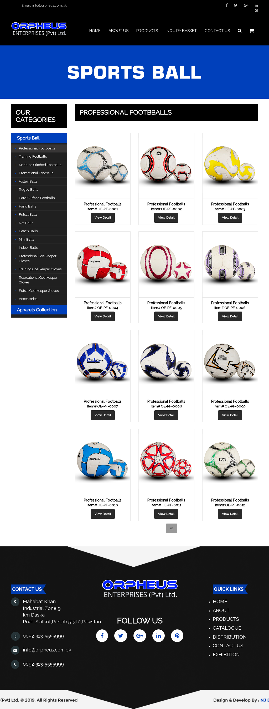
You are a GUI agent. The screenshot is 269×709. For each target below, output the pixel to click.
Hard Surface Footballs (37, 198)
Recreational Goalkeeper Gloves (38, 280)
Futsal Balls (28, 214)
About (221, 610)
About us (118, 30)
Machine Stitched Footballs (40, 165)
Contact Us (228, 645)
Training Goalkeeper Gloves (40, 269)
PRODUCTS (147, 30)
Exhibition (226, 654)
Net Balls (26, 223)
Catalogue (227, 628)
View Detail (103, 217)
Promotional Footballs (36, 173)
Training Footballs (33, 156)
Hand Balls (27, 206)
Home (95, 30)
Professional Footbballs (37, 148)
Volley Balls (28, 181)
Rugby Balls (28, 190)
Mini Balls (26, 239)
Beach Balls (28, 231)
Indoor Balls (28, 248)
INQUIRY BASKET (181, 30)
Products (226, 619)
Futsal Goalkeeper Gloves (39, 291)
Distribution (230, 637)
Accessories (28, 299)
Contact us (217, 30)
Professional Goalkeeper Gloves (37, 258)
